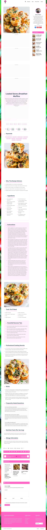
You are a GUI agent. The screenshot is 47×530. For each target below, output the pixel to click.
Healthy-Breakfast (18, 448)
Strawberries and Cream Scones (38, 43)
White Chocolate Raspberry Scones (39, 54)
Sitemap (27, 523)
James (6, 448)
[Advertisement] (16, 174)
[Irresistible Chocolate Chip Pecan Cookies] (33, 47)
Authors (27, 519)
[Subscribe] (41, 523)
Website (22, 498)
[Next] (28, 461)
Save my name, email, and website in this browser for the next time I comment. (16, 502)
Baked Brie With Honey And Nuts (38, 39)
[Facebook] (35, 27)
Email (13, 498)
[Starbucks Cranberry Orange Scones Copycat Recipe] (33, 50)
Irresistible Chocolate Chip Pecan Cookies (38, 47)
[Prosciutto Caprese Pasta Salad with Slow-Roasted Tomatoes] (33, 36)
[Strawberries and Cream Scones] (33, 43)
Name (6, 498)
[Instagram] (37, 27)
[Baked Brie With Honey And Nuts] (33, 39)
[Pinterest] (41, 27)
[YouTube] (39, 27)
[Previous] (27, 461)
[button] (25, 1)
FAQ (26, 520)
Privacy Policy (28, 518)
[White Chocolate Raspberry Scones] (33, 54)
